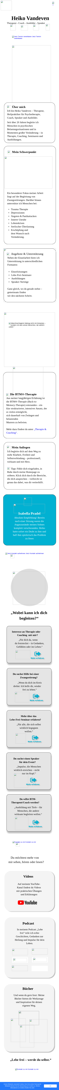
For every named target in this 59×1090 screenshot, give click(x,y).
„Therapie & (40, 429)
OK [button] (50, 1086)
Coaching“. (12, 432)
